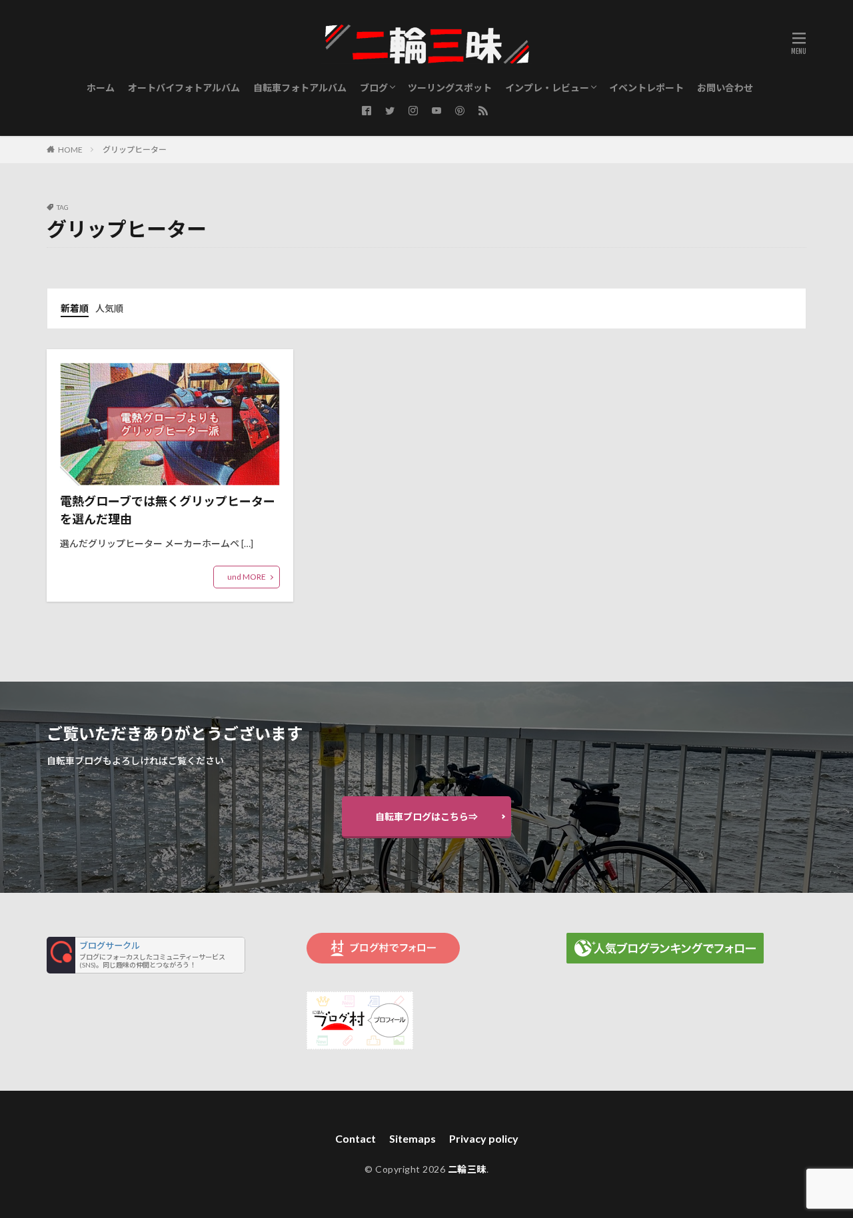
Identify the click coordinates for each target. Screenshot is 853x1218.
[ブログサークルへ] (146, 955)
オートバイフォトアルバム (184, 87)
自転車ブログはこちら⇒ (426, 816)
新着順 (75, 308)
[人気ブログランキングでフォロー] (665, 959)
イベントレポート (646, 87)
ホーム (101, 87)
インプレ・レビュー (547, 87)
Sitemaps (412, 1138)
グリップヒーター (135, 150)
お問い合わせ (725, 87)
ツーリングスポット (450, 87)
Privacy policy (483, 1138)
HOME (70, 150)
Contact (355, 1138)
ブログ (374, 87)
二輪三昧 (467, 1169)
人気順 (109, 308)
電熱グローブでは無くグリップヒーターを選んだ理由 (167, 510)
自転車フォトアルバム (300, 87)
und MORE (246, 577)
